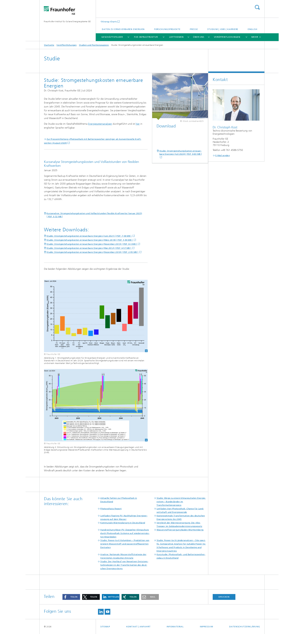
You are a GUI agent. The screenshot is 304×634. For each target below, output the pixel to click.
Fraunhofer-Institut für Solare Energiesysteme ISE (67, 21)
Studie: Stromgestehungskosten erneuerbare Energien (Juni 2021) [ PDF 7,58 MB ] (89, 236)
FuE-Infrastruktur (146, 37)
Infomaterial (175, 626)
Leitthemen (176, 37)
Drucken (223, 597)
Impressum (206, 626)
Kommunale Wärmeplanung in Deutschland (122, 522)
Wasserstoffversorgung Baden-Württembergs (180, 530)
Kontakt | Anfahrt (138, 626)
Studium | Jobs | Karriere (222, 29)
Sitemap (105, 626)
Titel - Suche (257, 7)
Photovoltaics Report (111, 508)
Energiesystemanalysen (100, 123)
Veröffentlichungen (227, 37)
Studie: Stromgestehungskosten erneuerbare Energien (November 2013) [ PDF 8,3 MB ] (92, 244)
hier (138, 123)
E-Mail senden (222, 155)
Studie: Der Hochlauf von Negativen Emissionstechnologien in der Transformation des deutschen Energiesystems (124, 565)
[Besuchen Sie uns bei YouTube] (107, 612)
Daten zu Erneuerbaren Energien (123, 29)
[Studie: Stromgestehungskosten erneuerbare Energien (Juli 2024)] (180, 96)
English (252, 29)
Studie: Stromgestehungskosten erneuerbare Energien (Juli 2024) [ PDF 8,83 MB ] (180, 152)
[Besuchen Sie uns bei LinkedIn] (101, 612)
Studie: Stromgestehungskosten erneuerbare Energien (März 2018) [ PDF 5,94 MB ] (90, 240)
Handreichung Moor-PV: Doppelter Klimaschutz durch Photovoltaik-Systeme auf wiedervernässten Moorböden (124, 533)
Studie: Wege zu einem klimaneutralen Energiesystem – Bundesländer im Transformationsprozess (181, 501)
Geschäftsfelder (112, 37)
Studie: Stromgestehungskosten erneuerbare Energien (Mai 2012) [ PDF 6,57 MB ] (89, 248)
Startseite (49, 45)
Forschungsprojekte (167, 29)
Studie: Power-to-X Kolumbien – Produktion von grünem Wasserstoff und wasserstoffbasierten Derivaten (124, 544)
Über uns (198, 37)
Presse (194, 29)
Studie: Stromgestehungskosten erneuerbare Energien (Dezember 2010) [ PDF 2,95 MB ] (93, 252)
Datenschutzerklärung (244, 626)
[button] (71, 597)
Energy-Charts (109, 21)
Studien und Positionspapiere (94, 45)
